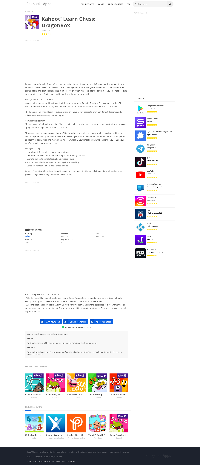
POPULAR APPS (87, 4)
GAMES (101, 4)
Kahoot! (28, 236)
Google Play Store (78, 321)
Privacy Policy (44, 461)
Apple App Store (103, 321)
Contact (71, 461)
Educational (36, 11)
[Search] (170, 4)
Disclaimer (56, 461)
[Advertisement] (78, 60)
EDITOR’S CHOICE (115, 4)
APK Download (53, 321)
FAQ (128, 4)
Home (27, 11)
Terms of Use (32, 461)
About (64, 461)
